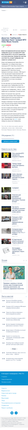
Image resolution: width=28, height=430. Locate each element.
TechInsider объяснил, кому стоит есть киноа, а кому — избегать (16, 353)
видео (15, 119)
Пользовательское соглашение (10, 403)
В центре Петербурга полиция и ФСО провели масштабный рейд (15, 319)
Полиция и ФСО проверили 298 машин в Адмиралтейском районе (16, 307)
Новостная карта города (8, 393)
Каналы (3, 395)
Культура (19, 129)
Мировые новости (11, 129)
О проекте (4, 376)
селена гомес (11, 128)
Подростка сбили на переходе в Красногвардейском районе (14, 313)
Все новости (26, 297)
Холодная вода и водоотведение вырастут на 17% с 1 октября (14, 359)
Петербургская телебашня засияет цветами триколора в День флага (15, 343)
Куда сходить (20, 6)
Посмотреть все (7, 137)
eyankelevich (23, 30)
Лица (3, 400)
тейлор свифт (18, 128)
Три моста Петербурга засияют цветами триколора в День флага (14, 301)
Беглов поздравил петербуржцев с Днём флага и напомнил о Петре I (15, 324)
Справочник (5, 405)
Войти (26, 2)
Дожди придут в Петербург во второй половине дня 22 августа (15, 330)
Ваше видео (5, 398)
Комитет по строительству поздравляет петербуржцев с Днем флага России (15, 337)
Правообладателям (6, 379)
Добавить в (19, 34)
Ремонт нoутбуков (6, 408)
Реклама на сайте (6, 382)
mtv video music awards (12, 126)
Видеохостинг (5, 391)
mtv (5, 126)
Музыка (24, 129)
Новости (4, 6)
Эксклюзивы (11, 6)
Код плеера (4, 34)
